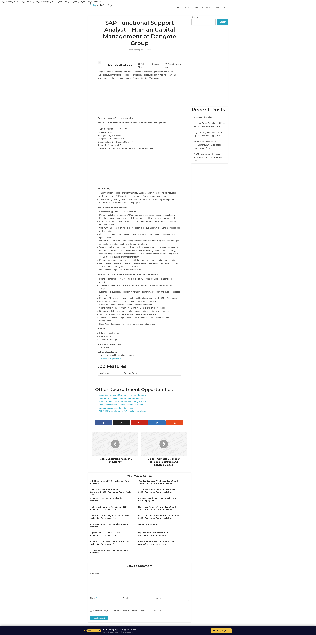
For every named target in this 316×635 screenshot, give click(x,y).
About (195, 7)
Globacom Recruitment (149, 524)
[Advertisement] (139, 98)
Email (126, 598)
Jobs (187, 7)
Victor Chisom (146, 50)
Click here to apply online (109, 358)
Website (159, 598)
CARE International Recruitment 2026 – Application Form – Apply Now (208, 157)
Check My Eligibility (221, 631)
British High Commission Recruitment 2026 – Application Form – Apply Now (207, 145)
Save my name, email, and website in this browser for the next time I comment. (127, 611)
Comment (94, 574)
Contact (217, 7)
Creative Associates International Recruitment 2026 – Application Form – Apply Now (110, 492)
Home (178, 7)
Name (93, 598)
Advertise (206, 7)
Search (194, 17)
